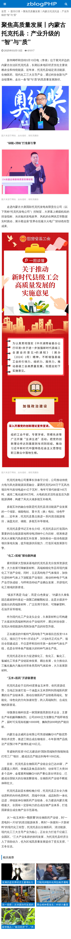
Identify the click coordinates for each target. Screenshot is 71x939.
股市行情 (15, 11)
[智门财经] (35, 5)
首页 (3, 11)
